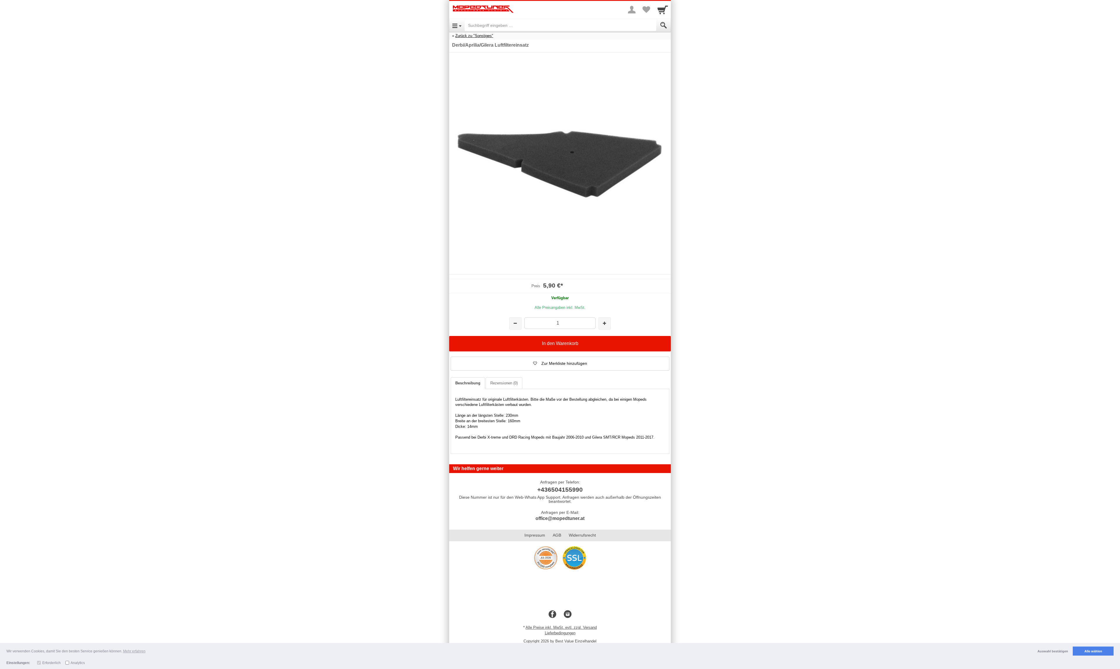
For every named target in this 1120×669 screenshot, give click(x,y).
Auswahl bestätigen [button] (1052, 651)
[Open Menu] (457, 25)
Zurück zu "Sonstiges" (474, 36)
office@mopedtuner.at (560, 518)
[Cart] (662, 9)
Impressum (534, 535)
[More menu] (631, 9)
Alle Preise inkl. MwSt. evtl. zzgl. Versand (561, 627)
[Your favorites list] (646, 9)
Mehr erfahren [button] (134, 651)
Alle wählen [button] (1093, 651)
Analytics (78, 663)
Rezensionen (504, 383)
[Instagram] (567, 614)
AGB (557, 535)
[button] (560, 364)
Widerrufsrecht (582, 535)
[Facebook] (552, 614)
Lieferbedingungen (560, 633)
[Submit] (663, 25)
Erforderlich (51, 663)
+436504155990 (560, 489)
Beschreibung (467, 383)
